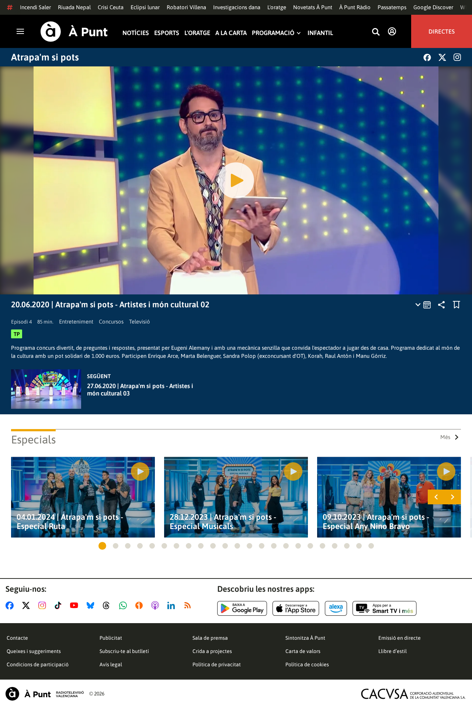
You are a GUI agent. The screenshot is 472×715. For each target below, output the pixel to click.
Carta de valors (302, 651)
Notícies (135, 33)
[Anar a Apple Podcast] (156, 605)
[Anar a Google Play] (242, 608)
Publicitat (111, 638)
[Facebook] (427, 57)
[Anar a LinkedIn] (172, 605)
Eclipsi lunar (145, 7)
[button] (102, 546)
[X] (442, 57)
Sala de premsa (210, 638)
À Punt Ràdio (355, 7)
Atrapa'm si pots (45, 57)
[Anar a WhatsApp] (124, 605)
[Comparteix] (441, 304)
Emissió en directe (399, 638)
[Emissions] (423, 304)
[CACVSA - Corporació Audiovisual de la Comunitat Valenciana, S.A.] (413, 694)
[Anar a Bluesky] (92, 605)
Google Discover (433, 7)
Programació (273, 33)
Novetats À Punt (312, 7)
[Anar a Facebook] (11, 605)
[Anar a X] (27, 605)
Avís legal (111, 664)
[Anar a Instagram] (43, 605)
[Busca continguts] (375, 32)
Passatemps (392, 7)
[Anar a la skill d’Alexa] (336, 608)
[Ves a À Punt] (74, 31)
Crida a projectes (212, 651)
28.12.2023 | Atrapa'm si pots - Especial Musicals (223, 521)
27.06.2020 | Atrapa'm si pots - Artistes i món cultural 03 (140, 389)
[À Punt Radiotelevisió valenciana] (45, 694)
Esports (166, 33)
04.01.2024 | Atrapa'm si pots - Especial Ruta (70, 521)
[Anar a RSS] (189, 605)
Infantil (320, 33)
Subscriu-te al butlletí (124, 651)
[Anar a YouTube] (75, 605)
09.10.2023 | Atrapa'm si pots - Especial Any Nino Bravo (376, 521)
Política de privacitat (216, 664)
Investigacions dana (236, 7)
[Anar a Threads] (108, 605)
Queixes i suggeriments (34, 651)
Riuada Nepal (74, 7)
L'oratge (276, 7)
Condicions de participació (38, 664)
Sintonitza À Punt (305, 638)
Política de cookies (307, 664)
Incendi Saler (35, 7)
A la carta (231, 33)
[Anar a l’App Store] (296, 608)
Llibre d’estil (392, 651)
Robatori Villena (186, 7)
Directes (441, 31)
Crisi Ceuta (111, 7)
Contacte (17, 638)
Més (445, 437)
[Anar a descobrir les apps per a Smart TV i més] (385, 608)
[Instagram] (457, 57)
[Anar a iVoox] (140, 605)
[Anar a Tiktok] (60, 605)
